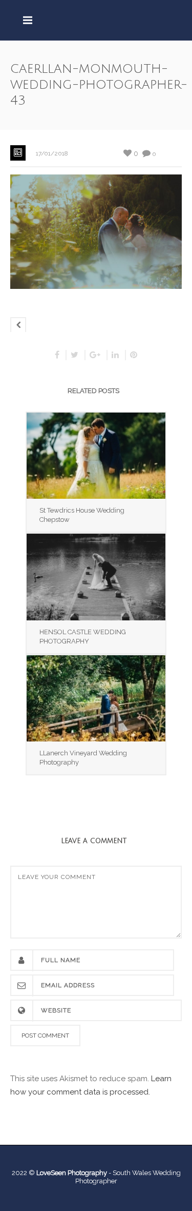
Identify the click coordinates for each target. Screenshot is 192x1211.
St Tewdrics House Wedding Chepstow (81, 514)
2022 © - (62, 1173)
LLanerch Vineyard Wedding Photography (83, 757)
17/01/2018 (52, 153)
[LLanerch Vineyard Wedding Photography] (96, 698)
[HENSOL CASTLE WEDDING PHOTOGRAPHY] (96, 577)
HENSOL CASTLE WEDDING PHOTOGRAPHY (82, 636)
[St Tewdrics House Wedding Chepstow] (96, 456)
